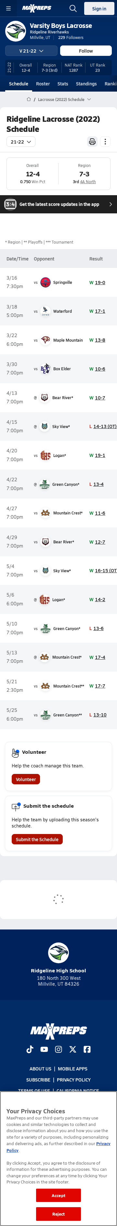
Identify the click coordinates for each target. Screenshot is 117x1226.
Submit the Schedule (37, 839)
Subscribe (38, 1079)
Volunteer (26, 779)
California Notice (78, 1090)
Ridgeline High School (58, 970)
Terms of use (34, 1090)
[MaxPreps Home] (36, 8)
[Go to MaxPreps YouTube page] (44, 1050)
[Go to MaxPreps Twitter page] (73, 1050)
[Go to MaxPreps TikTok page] (30, 1050)
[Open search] (73, 8)
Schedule (18, 83)
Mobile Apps (72, 1068)
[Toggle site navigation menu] (8, 8)
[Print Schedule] (92, 141)
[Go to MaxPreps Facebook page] (87, 1050)
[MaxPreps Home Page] (28, 99)
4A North (88, 181)
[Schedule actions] (105, 141)
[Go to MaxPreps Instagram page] (58, 1050)
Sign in (99, 8)
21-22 (17, 141)
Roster (43, 83)
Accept (58, 1195)
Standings (86, 83)
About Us (40, 1068)
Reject (58, 1214)
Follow (86, 50)
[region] (58, 1158)
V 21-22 (28, 50)
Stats (63, 83)
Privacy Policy (74, 1079)
